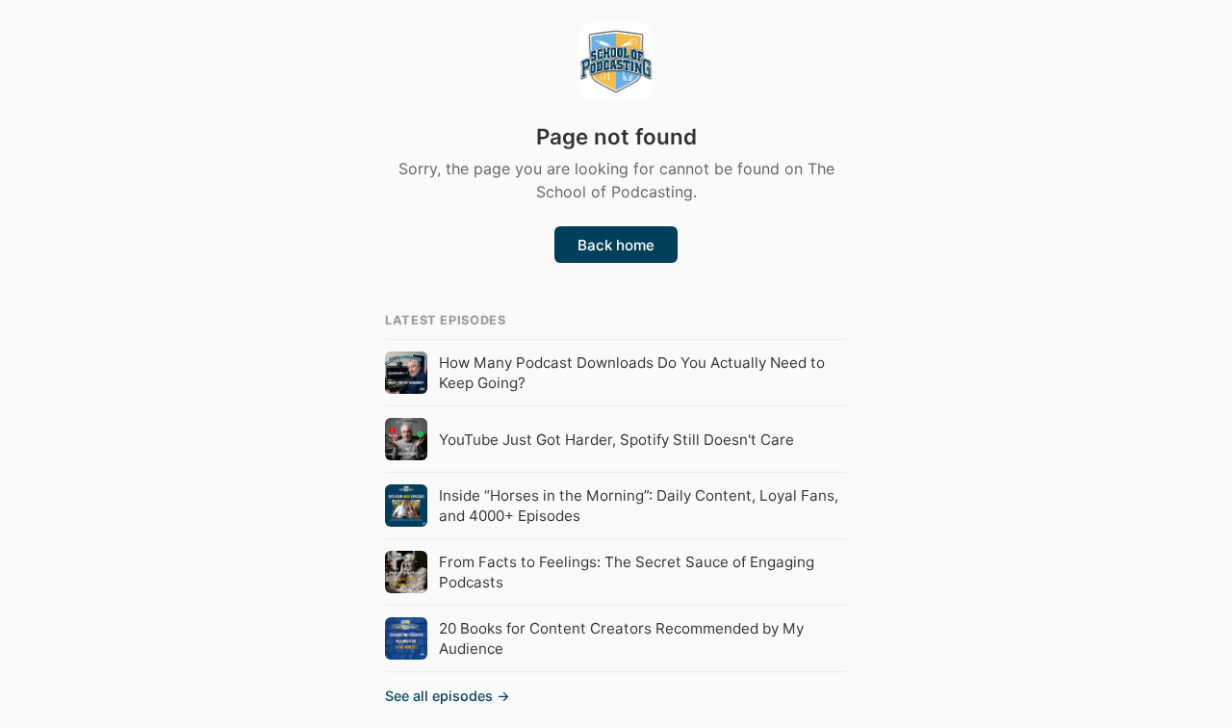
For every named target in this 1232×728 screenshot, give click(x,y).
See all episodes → (447, 696)
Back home (616, 245)
